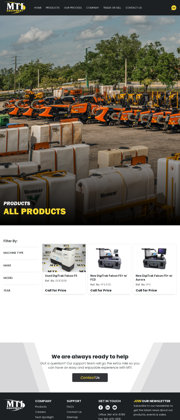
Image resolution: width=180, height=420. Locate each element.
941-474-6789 (116, 414)
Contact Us (134, 7)
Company (92, 7)
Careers (40, 412)
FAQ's (70, 406)
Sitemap (72, 417)
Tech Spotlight (44, 417)
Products (53, 7)
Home (37, 7)
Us (90, 377)
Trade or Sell (112, 7)
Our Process (73, 7)
